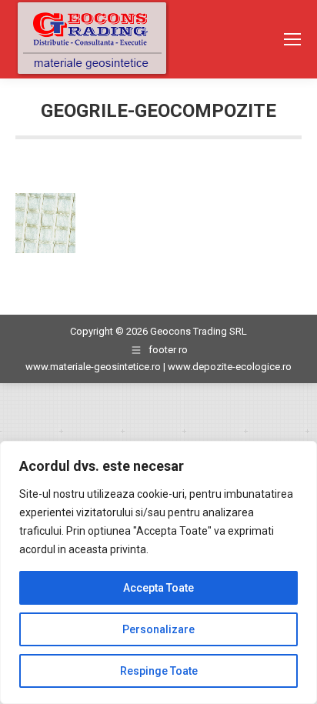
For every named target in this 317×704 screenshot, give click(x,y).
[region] (158, 572)
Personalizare (158, 629)
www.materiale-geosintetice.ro (93, 366)
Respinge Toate (159, 671)
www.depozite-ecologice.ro (230, 366)
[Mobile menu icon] (292, 39)
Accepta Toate (158, 588)
